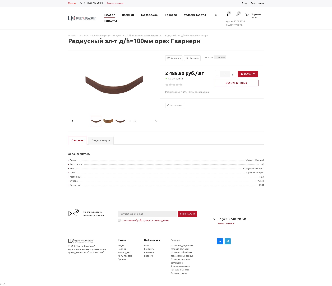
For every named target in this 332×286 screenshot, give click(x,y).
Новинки (122, 249)
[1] (167, 85)
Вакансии (149, 252)
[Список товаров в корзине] (254, 17)
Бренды (122, 259)
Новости (148, 256)
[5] (181, 85)
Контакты (149, 249)
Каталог (123, 240)
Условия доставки (180, 249)
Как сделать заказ (180, 270)
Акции (121, 245)
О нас (147, 245)
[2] (170, 85)
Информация (152, 240)
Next (155, 121)
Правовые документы (182, 245)
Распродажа (124, 252)
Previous (72, 121)
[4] (177, 85)
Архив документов (180, 266)
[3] (174, 85)
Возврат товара (179, 273)
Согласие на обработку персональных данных (145, 220)
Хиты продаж (125, 256)
